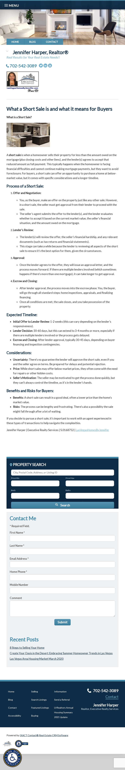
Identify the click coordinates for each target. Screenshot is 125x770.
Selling (34, 691)
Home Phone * (18, 571)
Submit (63, 622)
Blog (32, 41)
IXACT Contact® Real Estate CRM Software (44, 735)
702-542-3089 (23, 65)
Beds (13, 490)
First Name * (17, 532)
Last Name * (17, 545)
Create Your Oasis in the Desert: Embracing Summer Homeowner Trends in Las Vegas (61, 653)
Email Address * (19, 558)
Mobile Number (19, 584)
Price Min (15, 478)
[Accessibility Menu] (12, 758)
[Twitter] (41, 65)
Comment (16, 598)
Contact (52, 41)
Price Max (70, 478)
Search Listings (39, 699)
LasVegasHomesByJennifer (92, 430)
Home (15, 41)
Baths (68, 490)
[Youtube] (50, 65)
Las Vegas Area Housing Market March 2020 (36, 658)
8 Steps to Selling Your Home (27, 647)
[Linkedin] (45, 65)
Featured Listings (40, 707)
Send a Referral (62, 699)
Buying (34, 715)
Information (60, 691)
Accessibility (14, 715)
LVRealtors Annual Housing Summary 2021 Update (63, 712)
